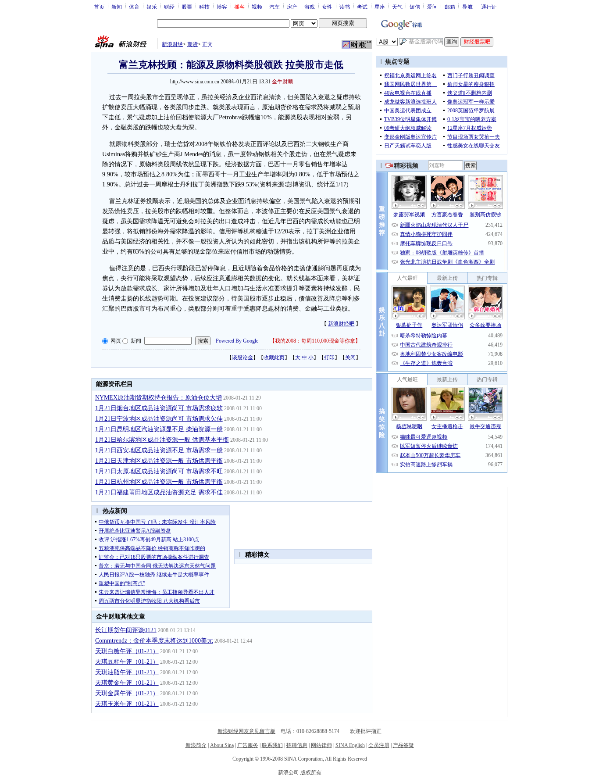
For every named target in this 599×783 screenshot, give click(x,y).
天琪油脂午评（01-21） (127, 672)
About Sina (222, 745)
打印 (329, 357)
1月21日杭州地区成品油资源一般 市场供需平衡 (159, 482)
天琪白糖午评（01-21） (127, 651)
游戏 (309, 6)
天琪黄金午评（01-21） (127, 682)
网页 (116, 341)
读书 (344, 6)
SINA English (350, 745)
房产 (292, 6)
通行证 (489, 6)
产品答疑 (403, 745)
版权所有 (310, 772)
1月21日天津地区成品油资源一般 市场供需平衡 (159, 461)
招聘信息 (296, 745)
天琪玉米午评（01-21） (127, 704)
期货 (192, 44)
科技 (204, 6)
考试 (362, 6)
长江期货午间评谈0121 (126, 630)
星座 (379, 6)
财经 (169, 6)
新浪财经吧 (341, 324)
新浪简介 (196, 745)
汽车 (274, 6)
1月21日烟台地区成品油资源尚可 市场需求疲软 (159, 408)
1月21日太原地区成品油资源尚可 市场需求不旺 (159, 471)
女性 (327, 6)
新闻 (116, 6)
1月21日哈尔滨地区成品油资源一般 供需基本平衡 (162, 439)
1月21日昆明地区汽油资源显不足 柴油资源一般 (159, 429)
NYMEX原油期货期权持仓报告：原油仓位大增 (158, 397)
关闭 (350, 357)
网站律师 (321, 745)
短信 (415, 6)
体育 (134, 6)
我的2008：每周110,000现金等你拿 (315, 341)
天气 (397, 6)
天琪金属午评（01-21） (127, 693)
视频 (257, 6)
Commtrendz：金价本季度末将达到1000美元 (154, 640)
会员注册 (378, 745)
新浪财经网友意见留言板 (246, 731)
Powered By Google (237, 341)
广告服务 (247, 745)
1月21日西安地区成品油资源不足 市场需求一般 (159, 450)
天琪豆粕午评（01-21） (127, 661)
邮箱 (450, 6)
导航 (467, 6)
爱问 (432, 6)
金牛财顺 (282, 82)
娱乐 (151, 6)
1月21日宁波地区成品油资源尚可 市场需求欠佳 (159, 418)
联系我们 (272, 745)
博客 (222, 6)
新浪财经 (172, 44)
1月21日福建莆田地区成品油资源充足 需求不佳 (159, 492)
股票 (187, 6)
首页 (99, 6)
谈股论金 (242, 357)
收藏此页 (274, 357)
